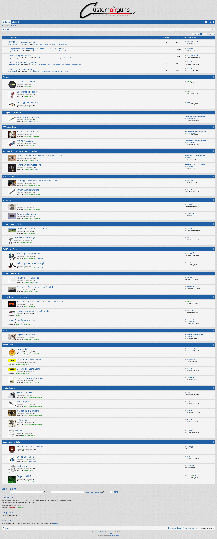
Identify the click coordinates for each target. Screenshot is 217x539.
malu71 (189, 392)
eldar (188, 237)
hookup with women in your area (22, 62)
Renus (38, 185)
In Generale (22, 420)
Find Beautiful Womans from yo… (196, 140)
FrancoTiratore (14, 64)
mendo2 (189, 204)
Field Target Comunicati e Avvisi (31, 253)
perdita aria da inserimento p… (195, 155)
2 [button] (198, 34)
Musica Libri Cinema (26, 457)
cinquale (189, 310)
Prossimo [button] (214, 34)
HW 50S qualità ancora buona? (21, 42)
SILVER (36, 121)
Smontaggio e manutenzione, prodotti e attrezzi (39, 155)
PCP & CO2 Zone (9, 127)
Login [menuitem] (210, 22)
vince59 (189, 180)
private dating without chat (20, 55)
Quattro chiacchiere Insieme (29, 446)
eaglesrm (13, 71)
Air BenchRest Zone (11, 273)
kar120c (189, 263)
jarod (188, 157)
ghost (188, 189)
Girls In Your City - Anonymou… (195, 116)
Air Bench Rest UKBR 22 (28, 278)
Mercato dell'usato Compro (30, 369)
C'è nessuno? (189, 320)
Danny (31, 86)
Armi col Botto (9, 388)
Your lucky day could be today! (21, 69)
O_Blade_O (13, 44)
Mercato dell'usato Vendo (29, 360)
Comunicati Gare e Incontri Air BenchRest (36, 287)
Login (6, 26)
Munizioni (7, 200)
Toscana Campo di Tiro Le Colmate (33, 311)
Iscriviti (13, 26)
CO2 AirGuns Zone (25, 141)
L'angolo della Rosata (26, 214)
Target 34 (190, 253)
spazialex (190, 277)
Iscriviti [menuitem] (214, 22)
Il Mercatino (8, 345)
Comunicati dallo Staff (27, 81)
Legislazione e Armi (26, 335)
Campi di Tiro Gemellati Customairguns (19, 297)
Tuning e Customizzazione (67, 51)
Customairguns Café (11, 442)
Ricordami (106, 492)
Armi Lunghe (23, 402)
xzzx (188, 102)
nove (188, 456)
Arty (111, 534)
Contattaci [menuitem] (172, 528)
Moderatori (20, 507)
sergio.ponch (191, 133)
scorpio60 (32, 185)
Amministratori (12, 507)
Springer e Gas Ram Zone (42, 44)
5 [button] (206, 34)
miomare (189, 228)
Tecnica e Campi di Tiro (12, 224)
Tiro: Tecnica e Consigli (24, 238)
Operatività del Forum (27, 92)
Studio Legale (8, 330)
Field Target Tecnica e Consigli (30, 263)
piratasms (190, 48)
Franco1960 (38, 397)
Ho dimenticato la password (93, 492)
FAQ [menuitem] (207, 22)
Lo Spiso (189, 321)
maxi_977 (190, 213)
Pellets (20, 204)
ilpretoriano (190, 349)
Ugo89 (189, 419)
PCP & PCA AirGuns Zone (28, 131)
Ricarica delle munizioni (28, 411)
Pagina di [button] (190, 34)
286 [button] (211, 34)
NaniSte (55, 523)
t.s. (22, 315)
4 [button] (203, 34)
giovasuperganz (192, 41)
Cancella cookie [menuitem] (189, 528)
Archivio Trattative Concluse (30, 378)
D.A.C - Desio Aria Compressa (22, 320)
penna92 (13, 51)
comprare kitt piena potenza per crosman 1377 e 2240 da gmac (36, 49)
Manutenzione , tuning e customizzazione (45, 51)
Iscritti (17, 22)
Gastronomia (23, 466)
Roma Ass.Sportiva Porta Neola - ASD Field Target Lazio (42, 301)
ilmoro (26, 86)
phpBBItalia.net (114, 535)
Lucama (189, 410)
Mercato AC (22, 349)
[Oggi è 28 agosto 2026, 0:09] (213, 29)
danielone (190, 465)
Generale (6, 77)
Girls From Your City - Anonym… (196, 164)
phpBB (102, 532)
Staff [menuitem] (180, 528)
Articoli (18, 430)
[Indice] (108, 10)
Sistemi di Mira (9, 176)
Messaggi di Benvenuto (27, 102)
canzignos (190, 446)
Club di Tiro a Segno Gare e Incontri (33, 228)
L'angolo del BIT (24, 476)
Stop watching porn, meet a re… (195, 131)
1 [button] (195, 34)
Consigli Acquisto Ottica (28, 190)
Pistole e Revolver (25, 392)
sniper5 (26, 160)
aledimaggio (39, 258)
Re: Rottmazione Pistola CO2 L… (196, 334)
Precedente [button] (193, 34)
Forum (7, 22)
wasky (31, 121)
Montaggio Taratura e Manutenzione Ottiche (37, 181)
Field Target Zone (10, 249)
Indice (7, 528)
